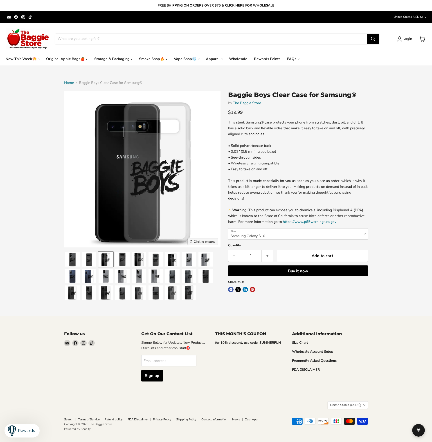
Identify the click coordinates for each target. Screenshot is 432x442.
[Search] (373, 39)
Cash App (251, 419)
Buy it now (298, 271)
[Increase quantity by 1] (267, 256)
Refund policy (114, 419)
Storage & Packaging (112, 58)
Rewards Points (267, 58)
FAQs (292, 58)
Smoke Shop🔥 (152, 58)
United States (408, 17)
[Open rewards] (418, 430)
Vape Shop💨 (185, 58)
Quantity (234, 245)
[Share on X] (238, 289)
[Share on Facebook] (231, 289)
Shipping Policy (186, 419)
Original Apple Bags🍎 (66, 58)
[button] (405, 39)
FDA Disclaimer (138, 419)
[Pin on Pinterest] (252, 289)
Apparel (213, 58)
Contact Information (214, 419)
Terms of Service (89, 419)
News (236, 419)
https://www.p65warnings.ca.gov (309, 221)
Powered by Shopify (77, 429)
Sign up (152, 375)
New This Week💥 (22, 58)
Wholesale (238, 58)
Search (68, 419)
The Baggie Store (247, 103)
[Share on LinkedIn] (245, 289)
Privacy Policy (162, 419)
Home (69, 83)
